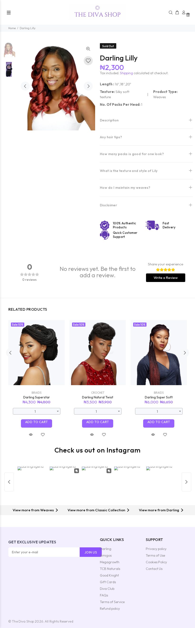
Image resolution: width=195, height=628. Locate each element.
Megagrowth (109, 562)
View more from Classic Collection (96, 510)
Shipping (126, 73)
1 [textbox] (35, 411)
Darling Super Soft (159, 397)
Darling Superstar (36, 397)
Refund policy (110, 608)
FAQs (104, 595)
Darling (105, 549)
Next (88, 86)
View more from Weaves (33, 510)
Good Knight (109, 575)
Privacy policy (156, 549)
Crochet (97, 392)
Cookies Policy (156, 562)
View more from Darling (159, 510)
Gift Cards (108, 582)
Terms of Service (112, 602)
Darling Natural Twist (97, 397)
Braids (36, 392)
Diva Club (107, 588)
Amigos (106, 555)
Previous (25, 86)
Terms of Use (155, 555)
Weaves (159, 97)
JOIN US (90, 552)
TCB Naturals (110, 569)
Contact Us (154, 569)
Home (12, 28)
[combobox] (36, 411)
